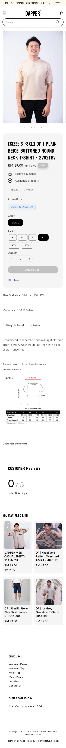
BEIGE (15, 222)
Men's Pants (16, 677)
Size (10, 230)
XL (43, 237)
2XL (14, 245)
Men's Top (15, 672)
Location (14, 681)
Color (11, 215)
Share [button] (16, 279)
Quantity (12, 252)
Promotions (15, 199)
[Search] (57, 22)
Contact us (15, 685)
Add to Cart (33, 269)
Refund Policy (51, 740)
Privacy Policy (35, 740)
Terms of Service (16, 740)
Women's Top (17, 668)
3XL (27, 245)
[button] (4, 13)
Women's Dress (18, 664)
